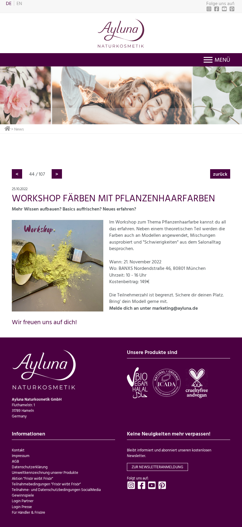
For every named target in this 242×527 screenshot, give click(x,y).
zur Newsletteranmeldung (157, 467)
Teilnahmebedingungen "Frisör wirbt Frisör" (46, 484)
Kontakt (18, 450)
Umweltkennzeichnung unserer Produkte (45, 472)
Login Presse (22, 507)
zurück (220, 173)
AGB (15, 461)
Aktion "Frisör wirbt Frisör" (32, 478)
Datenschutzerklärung (30, 467)
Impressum (21, 456)
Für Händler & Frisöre (28, 512)
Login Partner (22, 501)
